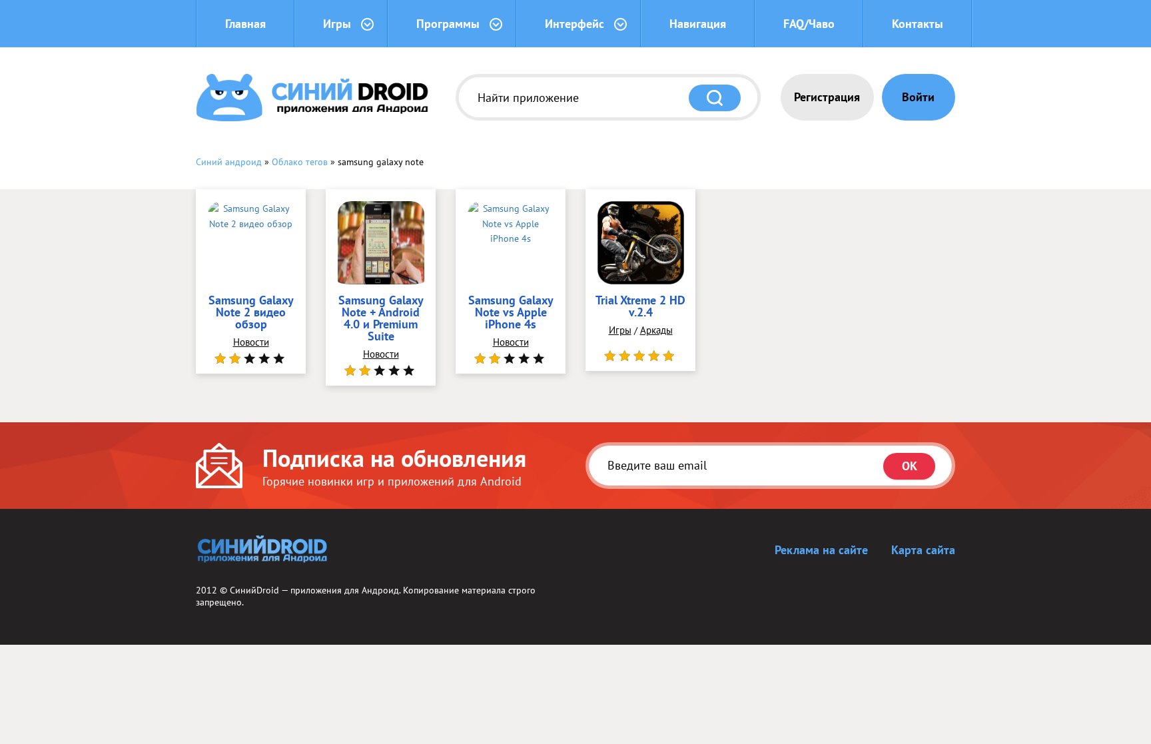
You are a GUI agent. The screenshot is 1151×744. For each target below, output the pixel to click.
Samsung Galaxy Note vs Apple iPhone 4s (511, 313)
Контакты (917, 23)
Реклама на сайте (821, 550)
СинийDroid (254, 590)
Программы (448, 23)
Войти (918, 97)
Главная (245, 23)
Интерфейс (574, 23)
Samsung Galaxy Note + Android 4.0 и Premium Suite (381, 319)
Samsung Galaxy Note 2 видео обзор (251, 313)
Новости (251, 342)
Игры (337, 23)
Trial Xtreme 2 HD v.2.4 (640, 307)
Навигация (697, 23)
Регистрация (827, 97)
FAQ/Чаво (809, 23)
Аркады (656, 330)
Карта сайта (923, 550)
